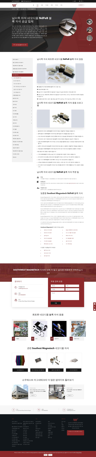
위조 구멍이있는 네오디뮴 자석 (20, 86)
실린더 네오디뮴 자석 (18, 89)
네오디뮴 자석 (23, 9)
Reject (45, 454)
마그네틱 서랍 (15, 132)
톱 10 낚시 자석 (47, 250)
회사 (61, 5)
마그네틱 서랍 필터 (48, 241)
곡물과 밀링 (50, 432)
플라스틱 (37, 430)
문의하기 (81, 5)
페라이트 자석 (15, 98)
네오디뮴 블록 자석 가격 (20, 44)
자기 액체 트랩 (16, 144)
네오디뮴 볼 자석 (17, 92)
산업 (42, 5)
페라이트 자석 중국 (48, 232)
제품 (37, 5)
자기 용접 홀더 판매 (70, 238)
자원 (52, 5)
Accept (50, 454)
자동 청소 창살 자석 (17, 138)
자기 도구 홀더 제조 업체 (71, 232)
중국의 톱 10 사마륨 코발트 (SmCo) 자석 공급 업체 (74, 390)
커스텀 (47, 5)
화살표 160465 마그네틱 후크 (72, 230)
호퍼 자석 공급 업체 (48, 238)
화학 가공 (50, 437)
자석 (13, 418)
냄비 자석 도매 (69, 241)
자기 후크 (15, 110)
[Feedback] (94, 309)
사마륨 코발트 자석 (16, 95)
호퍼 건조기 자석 (47, 253)
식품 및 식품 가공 (39, 432)
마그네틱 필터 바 (16, 126)
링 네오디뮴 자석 (17, 80)
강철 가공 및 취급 (39, 435)
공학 (49, 435)
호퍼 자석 (15, 123)
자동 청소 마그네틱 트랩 (17, 141)
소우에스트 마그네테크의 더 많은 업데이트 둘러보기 (48, 380)
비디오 (56, 5)
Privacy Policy (79, 452)
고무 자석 (15, 104)
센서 (36, 425)
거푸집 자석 (15, 120)
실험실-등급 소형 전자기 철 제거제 (19, 68)
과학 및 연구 (38, 428)
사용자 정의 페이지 (72, 183)
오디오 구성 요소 (51, 423)
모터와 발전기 (38, 421)
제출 (56, 303)
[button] (89, 15)
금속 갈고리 (46, 235)
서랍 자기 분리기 (16, 147)
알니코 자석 (15, 101)
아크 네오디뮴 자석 (17, 83)
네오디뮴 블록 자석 (32, 9)
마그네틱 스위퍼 (16, 154)
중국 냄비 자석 (47, 255)
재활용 (49, 430)
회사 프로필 (63, 422)
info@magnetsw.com (27, 1)
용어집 (63, 430)
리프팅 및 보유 (38, 423)
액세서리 (14, 157)
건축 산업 (50, 425)
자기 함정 (15, 129)
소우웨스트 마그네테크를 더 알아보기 (75, 432)
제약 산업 (37, 437)
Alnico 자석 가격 (69, 235)
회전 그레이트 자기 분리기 (18, 62)
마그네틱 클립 (15, 113)
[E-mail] (94, 303)
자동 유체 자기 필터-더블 (18, 65)
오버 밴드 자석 (16, 135)
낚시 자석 (25, 433)
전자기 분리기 (15, 59)
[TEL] (94, 306)
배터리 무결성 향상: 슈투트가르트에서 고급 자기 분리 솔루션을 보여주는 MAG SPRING (38, 391)
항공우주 (50, 428)
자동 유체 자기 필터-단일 (17, 444)
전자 (49, 421)
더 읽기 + (33, 395)
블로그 (63, 426)
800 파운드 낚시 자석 (48, 243)
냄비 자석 (15, 107)
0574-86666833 (16, 1)
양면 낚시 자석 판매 (48, 230)
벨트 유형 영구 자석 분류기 (18, 71)
